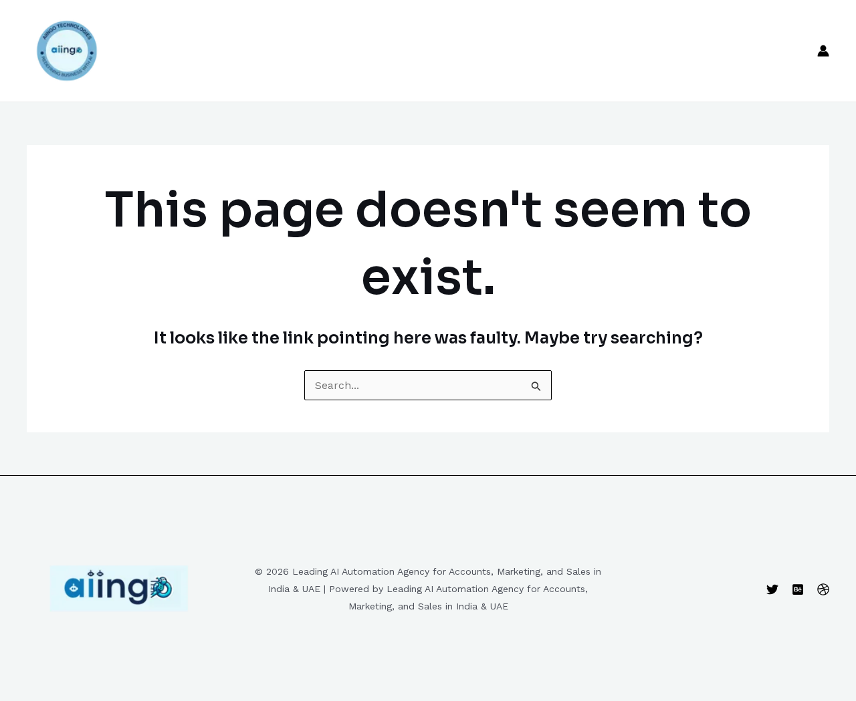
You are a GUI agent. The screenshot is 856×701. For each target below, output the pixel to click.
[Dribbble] (823, 589)
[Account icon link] (823, 51)
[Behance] (798, 589)
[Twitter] (772, 589)
